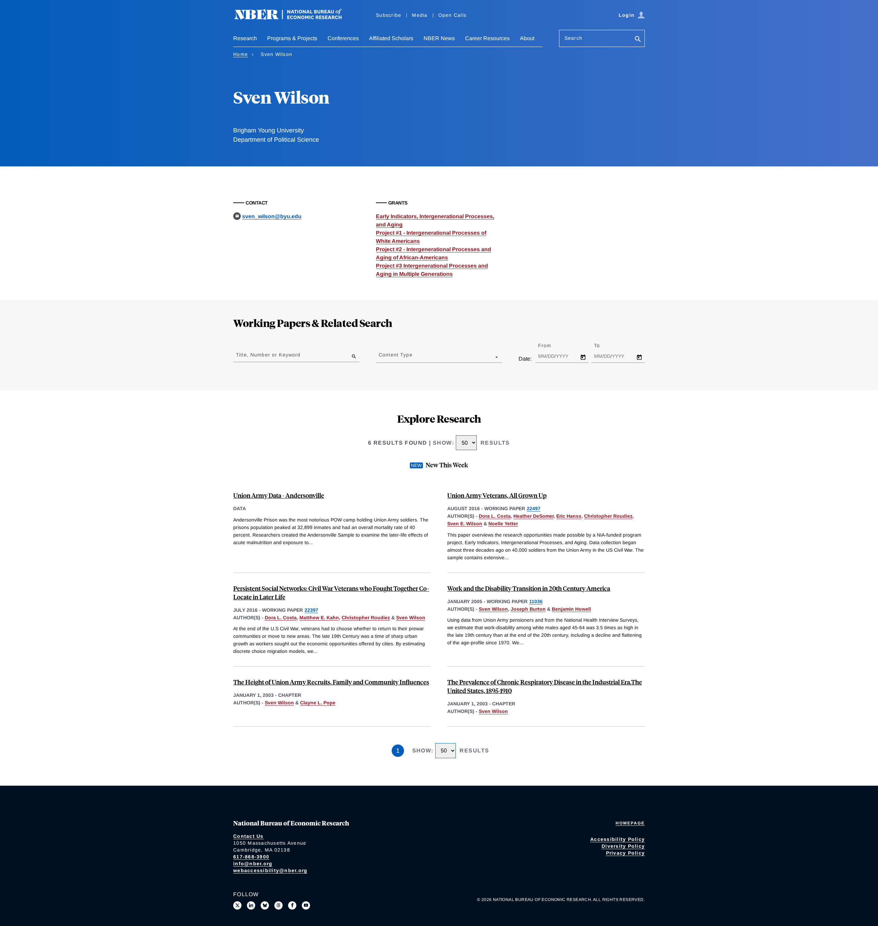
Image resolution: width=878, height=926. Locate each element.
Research (245, 38)
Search (573, 38)
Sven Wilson (410, 617)
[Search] (638, 39)
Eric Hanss (568, 516)
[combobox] (380, 357)
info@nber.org (252, 863)
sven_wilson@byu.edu (271, 216)
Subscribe (388, 15)
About (527, 38)
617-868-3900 (251, 856)
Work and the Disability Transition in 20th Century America (528, 588)
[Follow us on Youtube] (306, 905)
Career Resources (487, 38)
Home (240, 54)
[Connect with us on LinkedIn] (251, 905)
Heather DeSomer (533, 516)
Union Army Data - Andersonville (278, 495)
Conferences (343, 38)
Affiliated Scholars (391, 38)
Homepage (630, 823)
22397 (311, 610)
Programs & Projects (292, 38)
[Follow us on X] (237, 905)
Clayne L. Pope (317, 702)
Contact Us (248, 836)
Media (419, 15)
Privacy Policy (625, 853)
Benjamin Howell (571, 609)
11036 (536, 601)
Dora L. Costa (495, 516)
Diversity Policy (623, 846)
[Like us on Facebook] (292, 905)
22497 (534, 508)
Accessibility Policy (617, 839)
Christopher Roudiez (608, 516)
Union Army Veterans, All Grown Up (497, 495)
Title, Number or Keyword (268, 354)
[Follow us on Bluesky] (265, 905)
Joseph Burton (528, 609)
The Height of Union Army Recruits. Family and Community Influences (331, 682)
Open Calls (452, 15)
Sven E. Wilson (464, 523)
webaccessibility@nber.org (270, 870)
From (550, 345)
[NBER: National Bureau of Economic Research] (293, 18)
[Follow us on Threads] (278, 905)
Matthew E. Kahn (319, 617)
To (603, 345)
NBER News (439, 38)
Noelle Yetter (503, 523)
